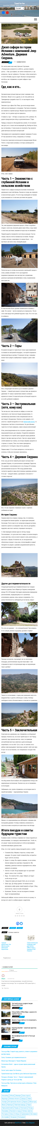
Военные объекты (15, 1098)
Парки (29, 1105)
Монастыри (33, 1102)
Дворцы (23, 1098)
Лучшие (19, 928)
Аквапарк (18, 1095)
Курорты (25, 1102)
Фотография (5, 1117)
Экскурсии (13, 1117)
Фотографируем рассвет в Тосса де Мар (23, 1037)
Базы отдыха (26, 1095)
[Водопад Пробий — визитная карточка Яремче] (5, 1030)
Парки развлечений (7, 1108)
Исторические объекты (15, 1102)
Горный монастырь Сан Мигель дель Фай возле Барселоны (6, 946)
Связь (11, 1114)
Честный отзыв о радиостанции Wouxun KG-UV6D (22, 1004)
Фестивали (34, 1114)
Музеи (3, 1105)
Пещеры (16, 1108)
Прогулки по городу (15, 1111)
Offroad (12, 1095)
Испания (13, 928)
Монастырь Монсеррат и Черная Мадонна (13, 1061)
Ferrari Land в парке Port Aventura (11, 1070)
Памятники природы (20, 1105)
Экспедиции (21, 1117)
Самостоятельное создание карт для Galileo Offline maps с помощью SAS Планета (32, 947)
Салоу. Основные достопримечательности (13, 1057)
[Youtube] (7, 13)
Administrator (21, 62)
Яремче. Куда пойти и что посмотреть (24, 1020)
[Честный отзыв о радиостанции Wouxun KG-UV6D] (5, 1006)
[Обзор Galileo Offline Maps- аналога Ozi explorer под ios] (5, 1014)
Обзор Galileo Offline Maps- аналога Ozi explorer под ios (24, 1013)
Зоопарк (4, 1102)
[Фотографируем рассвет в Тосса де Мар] (5, 1037)
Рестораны (5, 1114)
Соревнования (25, 1114)
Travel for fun (19, 3)
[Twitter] (21, 922)
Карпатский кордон (29, 422)
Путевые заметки (13, 932)
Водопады (5, 1098)
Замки (29, 1098)
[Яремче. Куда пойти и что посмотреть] (5, 1022)
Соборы (17, 1114)
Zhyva (3, 978)
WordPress (18, 1123)
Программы (5, 1111)
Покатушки (23, 1108)
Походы (30, 1108)
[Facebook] (3, 13)
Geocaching (5, 1095)
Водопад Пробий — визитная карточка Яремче (24, 1029)
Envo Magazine (30, 1123)
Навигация (10, 1105)
